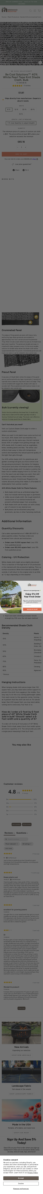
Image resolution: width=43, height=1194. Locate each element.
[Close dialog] (42, 581)
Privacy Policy (32, 1173)
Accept (21, 1178)
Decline (21, 1184)
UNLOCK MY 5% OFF (32, 609)
